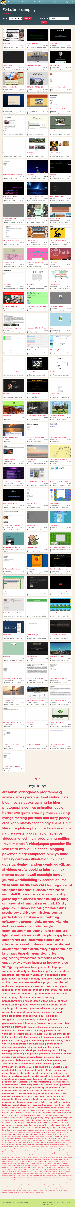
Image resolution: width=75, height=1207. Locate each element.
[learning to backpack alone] (13, 232)
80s (3, 1112)
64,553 (22, 89)
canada (54, 178)
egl (58, 1140)
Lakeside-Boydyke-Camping (11, 547)
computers (31, 222)
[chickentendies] (60, 495)
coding (64, 812)
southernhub (8, 637)
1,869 (70, 483)
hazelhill (53, 658)
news (50, 890)
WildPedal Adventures (56, 722)
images (60, 1115)
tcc (58, 1134)
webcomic (10, 884)
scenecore (23, 1090)
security (27, 1076)
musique (58, 1173)
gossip (20, 1182)
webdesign (36, 974)
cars (39, 222)
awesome (5, 1107)
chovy (52, 89)
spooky (36, 1182)
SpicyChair (53, 372)
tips (31, 1188)
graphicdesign (12, 930)
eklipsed (5, 591)
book (54, 989)
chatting (4, 1132)
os (6, 1169)
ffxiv (31, 1090)
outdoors (64, 47)
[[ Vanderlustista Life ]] (13, 210)
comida (56, 912)
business (39, 890)
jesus (12, 1112)
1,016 (46, 637)
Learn (30, 2)
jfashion (58, 1070)
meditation (54, 1171)
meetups (7, 332)
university (42, 1155)
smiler (52, 615)
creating (36, 1155)
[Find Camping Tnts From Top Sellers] (13, 714)
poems (47, 1026)
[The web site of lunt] (37, 538)
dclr (29, 286)
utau (63, 1087)
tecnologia (31, 1019)
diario (65, 1186)
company (46, 1165)
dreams (29, 1033)
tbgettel (53, 264)
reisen (46, 704)
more (50, 1177)
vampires (57, 1026)
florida (20, 91)
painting (63, 899)
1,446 (46, 527)
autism (58, 1023)
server (44, 1163)
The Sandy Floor (31, 459)
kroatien (36, 704)
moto (43, 682)
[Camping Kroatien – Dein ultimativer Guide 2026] (37, 692)
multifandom (55, 1182)
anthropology (53, 1144)
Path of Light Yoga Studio (10, 437)
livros (8, 1110)
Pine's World (30, 613)
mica (4, 153)
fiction (22, 894)
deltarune (33, 953)
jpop (12, 1110)
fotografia (29, 1087)
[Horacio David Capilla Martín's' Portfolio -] (13, 604)
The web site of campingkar (11, 766)
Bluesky (26, 1202)
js (34, 1138)
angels (42, 1136)
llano (57, 660)
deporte (38, 1112)
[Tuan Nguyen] (13, 276)
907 (47, 658)
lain (39, 1040)
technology (35, 529)
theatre (17, 1015)
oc (56, 864)
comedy (58, 958)
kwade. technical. (55, 43)
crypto (36, 1015)
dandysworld (63, 1163)
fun (47, 310)
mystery (52, 1050)
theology (61, 1149)
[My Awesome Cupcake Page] (37, 341)
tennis (27, 1147)
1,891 (46, 483)
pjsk (64, 1076)
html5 (53, 1019)
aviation (55, 1149)
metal (28, 930)
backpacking (12, 244)
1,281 (23, 593)
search (4, 1142)
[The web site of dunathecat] (60, 626)
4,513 (23, 374)
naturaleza (35, 1188)
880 (70, 658)
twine (66, 1112)
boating (34, 507)
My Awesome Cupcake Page (35, 350)
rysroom (7, 658)
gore (67, 704)
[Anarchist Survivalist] (37, 232)
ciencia (36, 1186)
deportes (45, 1073)
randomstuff (13, 1177)
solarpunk (67, 1171)
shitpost (39, 1167)
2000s (31, 848)
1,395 (46, 549)
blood (19, 1175)
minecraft (20, 843)
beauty (52, 962)
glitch (9, 1157)
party (7, 1177)
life (68, 843)
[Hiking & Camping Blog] (13, 78)
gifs (17, 1078)
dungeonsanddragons (56, 1184)
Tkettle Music (54, 262)
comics (30, 638)
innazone (30, 67)
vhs (67, 1136)
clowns (27, 1112)
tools (4, 1104)
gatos (36, 1001)
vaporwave (34, 997)
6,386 (70, 308)
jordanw (7, 308)
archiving (65, 1190)
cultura (66, 1132)
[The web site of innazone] (37, 56)
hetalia (46, 1153)
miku (17, 1127)
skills (30, 244)
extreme (58, 310)
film (69, 822)
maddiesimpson (55, 155)
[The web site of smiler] (60, 604)
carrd (33, 1070)
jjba (13, 1157)
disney (30, 1171)
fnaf (51, 971)
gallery (56, 1063)
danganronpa (23, 1081)
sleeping (44, 1019)
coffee (16, 113)
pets (4, 978)
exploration (15, 1182)
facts (21, 1179)
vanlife (30, 113)
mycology (9, 156)
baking (51, 899)
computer (23, 982)
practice (40, 1165)
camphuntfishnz (55, 680)
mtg (41, 1163)
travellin (23, 638)
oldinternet (23, 1171)
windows (42, 1050)
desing (40, 1179)
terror (29, 1144)
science (39, 310)
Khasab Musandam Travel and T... (13, 174)
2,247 (46, 220)
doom (56, 1122)
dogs (46, 551)
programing (47, 838)
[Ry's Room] (13, 648)
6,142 (23, 330)
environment (46, 1112)
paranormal (55, 1081)
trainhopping (65, 244)
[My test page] (37, 560)
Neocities (5, 1202)
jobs (63, 1188)
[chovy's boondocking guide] (60, 78)
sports (34, 266)
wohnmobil (41, 704)
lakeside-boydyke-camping (11, 549)
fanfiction (25, 890)
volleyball (42, 1093)
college (49, 1115)
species (63, 1167)
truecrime (58, 178)
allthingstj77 (31, 527)
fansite (50, 1078)
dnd (5, 926)
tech (33, 397)
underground (39, 1169)
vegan (44, 1179)
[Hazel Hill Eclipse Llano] (60, 648)
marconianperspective (33, 396)
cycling (16, 134)
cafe (69, 1110)
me (18, 921)
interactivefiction (42, 1182)
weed (31, 1127)
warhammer (42, 1186)
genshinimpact (19, 1155)
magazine (17, 1151)
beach (10, 178)
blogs (54, 967)
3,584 (70, 220)
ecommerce (48, 1107)
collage (63, 1093)
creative (46, 986)
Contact (50, 1204)
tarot (26, 1037)
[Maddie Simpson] (60, 144)
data (35, 1078)
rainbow (36, 1184)
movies (16, 802)
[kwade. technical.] (60, 35)
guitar (6, 939)
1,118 (46, 593)
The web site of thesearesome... (12, 481)
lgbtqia (68, 1127)
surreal (42, 1149)
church (10, 1173)
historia (68, 1107)
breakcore (7, 1087)
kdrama (19, 1134)
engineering (10, 958)
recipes (57, 1076)
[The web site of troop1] (37, 736)
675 (47, 746)
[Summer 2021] (37, 363)
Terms (44, 1204)
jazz (54, 1112)
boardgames (22, 288)
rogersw (7, 439)
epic (46, 1130)
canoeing (11, 134)
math (5, 894)
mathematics (37, 1060)
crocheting (35, 1153)
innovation (54, 288)
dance (18, 917)
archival (45, 1190)
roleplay (8, 944)
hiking (59, 47)
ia (7, 1171)
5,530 (23, 352)
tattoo (4, 1155)
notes (61, 1159)
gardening (40, 134)
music (6, 134)
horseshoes (41, 332)
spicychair (53, 374)
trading (52, 1125)
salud (37, 1130)
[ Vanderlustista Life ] (9, 218)
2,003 (46, 461)
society (65, 1157)
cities (41, 1190)
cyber (33, 1120)
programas (5, 1138)
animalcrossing (26, 1182)
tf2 (16, 1093)
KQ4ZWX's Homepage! (10, 503)
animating (63, 1173)
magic (55, 986)
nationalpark (35, 288)
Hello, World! (53, 525)
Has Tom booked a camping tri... (59, 591)
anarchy (45, 244)
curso (39, 1151)
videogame (11, 838)
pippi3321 (30, 89)
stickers (23, 1107)
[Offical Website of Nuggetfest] (13, 319)
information (34, 244)
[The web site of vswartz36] (13, 363)
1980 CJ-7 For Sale (32, 525)
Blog (58, 1202)
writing (53, 200)
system (20, 1033)
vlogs (16, 1161)
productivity (16, 1188)
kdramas (14, 1153)
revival (53, 1173)
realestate (23, 1115)
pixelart (7, 917)
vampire (25, 1165)
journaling (9, 899)
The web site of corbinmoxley (35, 437)
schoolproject (52, 1153)
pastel (55, 1115)
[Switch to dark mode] (73, 2)
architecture (9, 982)
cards (15, 1159)
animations (22, 1043)
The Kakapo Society (9, 459)
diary (58, 397)
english (22, 1046)
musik (12, 1186)
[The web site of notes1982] (13, 736)
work (65, 1026)
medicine (42, 1046)
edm (9, 1136)
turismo (61, 1147)
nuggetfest (7, 330)
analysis (67, 1140)
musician (67, 1188)
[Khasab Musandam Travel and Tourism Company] (13, 166)
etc (20, 899)
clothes (49, 939)
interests (30, 1023)
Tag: (44, 18)
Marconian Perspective (33, 394)
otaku (55, 1147)
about (44, 1004)
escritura (19, 1165)
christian (18, 1144)
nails (20, 1149)
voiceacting (35, 1157)
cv (30, 1153)
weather (19, 1130)
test (5, 890)
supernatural (6, 1122)
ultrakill (58, 1167)
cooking (7, 353)
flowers (57, 978)
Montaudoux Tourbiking (57, 415)
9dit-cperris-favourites (10, 527)
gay (60, 967)
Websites (10, 2)
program (27, 921)
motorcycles (59, 1186)
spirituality (20, 971)
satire (15, 1175)
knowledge (50, 1142)
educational (13, 1104)
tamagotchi (18, 1184)
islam (56, 1179)
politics (64, 838)
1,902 (23, 483)
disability (35, 1177)
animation (54, 375)
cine (66, 1073)
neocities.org (7, 350)
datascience (4, 1192)
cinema (54, 310)
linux (41, 47)
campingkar (7, 768)
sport (29, 926)
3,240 (23, 264)
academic (59, 1157)
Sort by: (5, 18)
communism (18, 1087)
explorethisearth (55, 220)
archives (66, 1159)
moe (29, 1169)
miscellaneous (50, 1188)
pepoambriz (54, 308)
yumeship (5, 1120)
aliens (67, 1040)
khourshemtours (9, 176)
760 (70, 702)
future (67, 1175)
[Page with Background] (13, 188)
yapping (46, 1144)
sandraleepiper (8, 352)
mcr (66, 1115)
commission (61, 1171)
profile (6, 1027)
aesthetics (45, 958)
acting (25, 1110)
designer (69, 1186)
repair (69, 1182)
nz (66, 682)
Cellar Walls (53, 131)
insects (35, 1125)
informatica (64, 989)
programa (5, 1147)
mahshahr (30, 571)
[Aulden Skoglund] (13, 100)
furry (62, 638)
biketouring (65, 419)
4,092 (46, 374)
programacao (11, 1144)
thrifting (59, 1138)
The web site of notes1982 (11, 744)
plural (29, 1140)
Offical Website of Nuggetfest (12, 328)
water (56, 485)
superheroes (26, 1161)
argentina (10, 1190)
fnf (46, 1066)
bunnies (63, 1078)
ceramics (64, 1151)
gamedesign (36, 1056)
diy (64, 903)
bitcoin (25, 1130)
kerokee (12, 353)
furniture (4, 1157)
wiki (41, 1037)
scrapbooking (44, 1147)
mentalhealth (16, 1037)
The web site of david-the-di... (35, 196)
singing (13, 997)
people (28, 1132)
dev (30, 1104)
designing (7, 1102)
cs (27, 1171)
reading (12, 113)
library (16, 1147)
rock (18, 944)
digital (6, 1004)
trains (34, 1115)
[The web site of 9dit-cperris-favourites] (13, 517)
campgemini (54, 527)
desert (35, 573)
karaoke (19, 200)
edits (57, 1190)
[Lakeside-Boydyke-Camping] (13, 538)
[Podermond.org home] (13, 122)
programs (4, 1165)
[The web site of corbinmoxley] (37, 429)
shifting (35, 200)
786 (47, 702)
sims (49, 1173)
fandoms (46, 978)
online (28, 1073)
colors (24, 1138)
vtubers (39, 178)
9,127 (70, 286)
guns (37, 69)
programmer (25, 1122)
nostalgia (69, 573)
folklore (45, 1159)
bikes (50, 1167)
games (18, 797)
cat (35, 903)
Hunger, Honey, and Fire (57, 196)
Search (18, 2)
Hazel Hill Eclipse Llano (57, 656)
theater (62, 1107)
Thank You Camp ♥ (55, 394)
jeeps (30, 529)
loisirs (6, 770)
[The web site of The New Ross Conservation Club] (37, 319)
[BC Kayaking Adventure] (60, 341)
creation (24, 1144)
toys (33, 1040)
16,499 (46, 133)
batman (33, 1163)
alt (45, 1078)
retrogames (5, 1149)
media (25, 884)
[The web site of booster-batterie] (37, 670)
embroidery (35, 1179)
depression (58, 1151)
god (3, 1110)
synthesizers (36, 1175)
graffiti (4, 1151)
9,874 (23, 286)
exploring (57, 222)
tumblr (61, 1122)
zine (4, 1063)
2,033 (23, 461)
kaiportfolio (7, 396)
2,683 (70, 417)
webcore (7, 971)
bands (52, 1136)
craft (10, 1081)
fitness (23, 997)
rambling (32, 1182)
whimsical (29, 1177)
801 (23, 702)
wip (61, 1008)
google (40, 1177)
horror (57, 573)
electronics (8, 266)
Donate (49, 1202)
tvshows (38, 1012)
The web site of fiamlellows (35, 262)
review (9, 1165)
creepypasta (8, 1050)
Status (67, 1202)
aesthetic (49, 879)
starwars (60, 1112)
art (52, 47)
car (36, 1102)
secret (19, 1192)
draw (8, 1115)
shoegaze (30, 1165)
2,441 (23, 439)
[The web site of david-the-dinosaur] (37, 188)
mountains (20, 310)
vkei (37, 1076)
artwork (19, 1136)
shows (25, 908)
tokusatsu (11, 1192)
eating (9, 1142)
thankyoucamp (55, 396)
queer (20, 113)
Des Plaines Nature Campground (60, 547)
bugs (54, 1008)
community (64, 949)
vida (64, 1138)
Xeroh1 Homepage (32, 635)
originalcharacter (17, 1173)
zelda (63, 1177)
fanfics (40, 1159)
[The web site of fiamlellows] (37, 254)
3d (17, 908)
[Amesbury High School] (13, 297)
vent (56, 1104)
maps (31, 1134)
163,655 (46, 67)
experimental (49, 1001)
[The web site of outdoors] (60, 736)
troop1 (29, 746)
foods (35, 1084)
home (23, 1084)
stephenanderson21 (33, 374)
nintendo (44, 993)
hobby (40, 1070)
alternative (8, 993)
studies (3, 1188)
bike (33, 47)
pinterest (47, 1090)
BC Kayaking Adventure (57, 350)
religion (58, 704)
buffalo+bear (30, 284)
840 (70, 680)
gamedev (57, 843)
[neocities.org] (13, 341)
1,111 (70, 593)
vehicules (42, 156)
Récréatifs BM (31, 153)
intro (29, 1046)
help (28, 1120)
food (9, 288)
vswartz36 (7, 374)
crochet (14, 903)
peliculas (33, 1043)
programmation (32, 1167)
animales (18, 1125)
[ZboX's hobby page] (37, 35)
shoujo (25, 1169)
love (5, 848)
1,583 (70, 242)
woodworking (36, 1190)
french (10, 1163)
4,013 (46, 264)
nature (15, 310)
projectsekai (37, 1192)
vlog (50, 1102)
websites (34, 1004)
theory (44, 1161)
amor (60, 1073)
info (16, 1008)
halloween (23, 1140)
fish (53, 441)
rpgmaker (10, 1161)
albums (41, 91)
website (39, 899)
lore (55, 982)
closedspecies (50, 1155)
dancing (19, 1040)
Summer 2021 (31, 372)
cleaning (12, 1140)
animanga (63, 1134)
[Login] (60, 319)
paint (27, 1192)
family (56, 69)
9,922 (70, 264)
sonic (59, 939)
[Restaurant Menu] (37, 495)
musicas (10, 1159)
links (41, 1066)
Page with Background (10, 196)
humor (38, 1063)
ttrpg (21, 953)
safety (22, 332)
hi (67, 1130)
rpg (59, 935)
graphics (8, 908)
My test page (30, 569)
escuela (45, 1120)
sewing (7, 375)
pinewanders (31, 615)
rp (64, 1070)
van (33, 113)
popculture (8, 1060)
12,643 (69, 176)
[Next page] (39, 778)
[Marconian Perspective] (37, 385)
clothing (26, 989)
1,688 (23, 505)
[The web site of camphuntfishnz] (60, 670)
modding (7, 1053)
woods (36, 748)
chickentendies (54, 503)
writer (49, 1157)
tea (43, 1110)
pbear (29, 483)
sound (47, 1132)
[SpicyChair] (60, 363)
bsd (30, 1136)
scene (34, 949)
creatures (61, 1182)
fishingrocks (54, 439)
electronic (30, 1107)
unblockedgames (21, 1177)
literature (9, 828)
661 (70, 746)
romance (6, 1030)
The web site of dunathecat (58, 635)
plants (6, 660)
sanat (8, 1167)
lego (46, 1125)
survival (17, 704)
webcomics (28, 958)
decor (25, 1167)
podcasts (25, 1136)
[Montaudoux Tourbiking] (60, 407)
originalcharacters (25, 967)
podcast (6, 1096)
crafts (23, 869)
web (22, 848)
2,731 (46, 417)
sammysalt (54, 242)
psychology (10, 912)
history (64, 134)
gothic (66, 1037)
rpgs (13, 1096)
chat (4, 997)
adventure (24, 1070)
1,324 (70, 571)
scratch (64, 1110)
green (14, 1130)
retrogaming (67, 1117)
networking (45, 1151)
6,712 (46, 308)
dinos (35, 310)
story (37, 944)
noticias (35, 1171)
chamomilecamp (9, 264)
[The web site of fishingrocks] (60, 429)
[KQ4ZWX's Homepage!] (13, 495)
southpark (53, 1127)
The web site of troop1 (33, 744)
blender (49, 1070)
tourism (14, 1142)
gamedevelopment (13, 1023)
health (59, 890)
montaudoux (54, 417)
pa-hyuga (30, 417)
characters (59, 930)
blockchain (61, 1165)
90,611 (22, 45)
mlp (47, 989)
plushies (66, 1084)
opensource (21, 1132)
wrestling (39, 1087)
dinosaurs (21, 1102)
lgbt (65, 921)
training (32, 1173)
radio (30, 397)
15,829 (46, 155)
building (67, 1153)
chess (16, 1053)
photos (63, 962)
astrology (49, 1037)
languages (9, 953)
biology (35, 978)
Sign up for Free (59, 2)
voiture (30, 682)
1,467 (23, 198)
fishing (30, 266)
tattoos (64, 1130)
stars (40, 1078)
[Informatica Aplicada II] (60, 297)
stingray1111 (31, 461)
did (25, 1151)
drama (33, 1132)
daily (54, 1167)
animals (58, 822)
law (14, 1081)
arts (44, 894)
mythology (7, 1066)
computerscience (46, 1122)
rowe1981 (30, 658)
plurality (29, 1117)
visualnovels (8, 1033)
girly (29, 1115)
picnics (23, 200)
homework (30, 1151)
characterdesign (16, 1073)
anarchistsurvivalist (32, 242)
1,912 (70, 461)
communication (51, 1169)
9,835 (46, 286)
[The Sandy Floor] (37, 451)
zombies (11, 1188)
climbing (54, 616)
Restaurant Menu (32, 503)
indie (37, 926)
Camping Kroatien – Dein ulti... (36, 700)
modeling (49, 1134)
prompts (50, 1190)
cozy (35, 1104)
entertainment (60, 944)
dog (58, 1056)
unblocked (58, 1117)
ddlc (17, 1190)
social (58, 971)
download (42, 1192)
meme (56, 1046)
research (7, 1012)
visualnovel (35, 1136)
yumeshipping (25, 1173)
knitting (39, 1026)
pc (44, 1115)
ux (29, 1163)
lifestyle (47, 926)
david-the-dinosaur (32, 198)
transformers (15, 1107)
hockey (63, 1136)
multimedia (35, 1122)
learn (44, 1140)
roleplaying (17, 1076)
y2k (62, 864)
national (54, 748)
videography (48, 1117)
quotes (57, 1155)
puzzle (57, 1030)
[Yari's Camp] (37, 166)
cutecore (34, 894)
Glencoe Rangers (32, 656)
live (60, 1161)
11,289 (22, 176)
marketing (52, 917)
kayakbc (53, 352)
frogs (37, 1149)
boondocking (55, 91)
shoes (17, 1140)
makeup (38, 917)
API (63, 1202)
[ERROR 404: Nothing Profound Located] (37, 473)
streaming (35, 939)
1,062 (46, 615)
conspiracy (58, 1142)
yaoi (29, 1012)
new (71, 1175)
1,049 (23, 637)
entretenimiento (31, 1186)
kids (55, 1163)
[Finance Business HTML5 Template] (37, 407)
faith (7, 1188)
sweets (4, 1171)
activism (38, 1090)
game (25, 812)
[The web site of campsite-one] (60, 451)
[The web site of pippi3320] (60, 100)
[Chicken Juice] (13, 56)
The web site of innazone (34, 65)
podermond (8, 133)
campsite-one (54, 461)
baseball (60, 1120)
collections (49, 1182)
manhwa (42, 1104)
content (14, 1165)
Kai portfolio (6, 394)
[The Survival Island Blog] (13, 692)
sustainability (48, 1149)
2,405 (46, 439)
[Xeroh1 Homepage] (37, 626)
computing (14, 1115)
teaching (57, 1060)
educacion (24, 978)
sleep (21, 1019)
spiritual (8, 1186)
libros (31, 1026)
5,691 (70, 330)
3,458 (46, 396)
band (59, 1012)
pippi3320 (53, 111)
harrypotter (25, 1153)
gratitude (66, 397)
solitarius (7, 242)
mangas (4, 1136)
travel (32, 91)
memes (8, 874)
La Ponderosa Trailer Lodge (11, 569)
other (66, 1023)
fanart (16, 939)
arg (60, 573)
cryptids (28, 1157)
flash (66, 1122)
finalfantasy (17, 1186)
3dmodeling (36, 1099)
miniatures (4, 1190)
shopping (38, 989)
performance (16, 1163)
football (36, 908)
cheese (31, 1184)
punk (51, 903)
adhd (36, 1173)
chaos (33, 1169)
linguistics (39, 1033)
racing (19, 1142)
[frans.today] (13, 35)
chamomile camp (8, 262)
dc (21, 1127)
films (62, 879)
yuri (4, 1043)
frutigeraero (9, 1019)
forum (9, 1130)
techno (42, 1130)
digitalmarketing (34, 1147)
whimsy (67, 1053)
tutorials (50, 1159)
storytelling (12, 638)
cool (24, 939)
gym (4, 1040)
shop (17, 989)
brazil (3, 1144)
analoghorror (10, 1155)
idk (52, 858)
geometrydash (47, 1184)
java (10, 1134)
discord (63, 982)
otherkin (47, 1138)
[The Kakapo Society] (13, 451)
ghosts (23, 1157)
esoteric (4, 1161)
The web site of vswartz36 (11, 372)
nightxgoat (53, 174)
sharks (56, 1107)
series (42, 903)
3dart (53, 1157)
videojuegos (39, 843)
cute (5, 822)
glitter (67, 1167)
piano (64, 1066)
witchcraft (20, 1012)
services (52, 1120)
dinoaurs (31, 310)
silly (62, 894)
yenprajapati (54, 286)
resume (34, 1037)
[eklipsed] (13, 582)
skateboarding (55, 1040)
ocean (5, 1073)
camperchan (54, 702)
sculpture (49, 1140)
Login (51, 328)
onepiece (20, 1159)
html (33, 838)
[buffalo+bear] (37, 276)
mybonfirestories (55, 571)
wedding (31, 1142)
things (61, 1104)
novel (48, 1110)
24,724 (46, 111)
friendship (43, 1142)
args (33, 1110)
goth (46, 908)
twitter (48, 1179)
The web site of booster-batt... (35, 678)
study (6, 962)
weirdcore (36, 982)
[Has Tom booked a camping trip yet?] (60, 582)
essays (52, 1033)
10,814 (22, 155)
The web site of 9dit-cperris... (11, 525)
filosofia (23, 1175)
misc (52, 1110)
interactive (49, 1056)
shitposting (10, 1151)
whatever (5, 1117)
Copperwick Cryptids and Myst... (13, 678)
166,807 (46, 45)
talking (67, 1155)
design (39, 441)
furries (45, 1015)
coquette (24, 1053)
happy (55, 1188)
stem (3, 1179)
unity (22, 47)
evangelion (55, 1177)
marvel (58, 1037)
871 (23, 680)
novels (5, 1070)
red (55, 1186)
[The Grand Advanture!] (37, 100)
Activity (24, 2)
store (17, 1112)
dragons (47, 1063)
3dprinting (45, 1127)
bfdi (64, 1081)
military (11, 1175)
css (11, 926)
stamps (11, 1043)
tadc (63, 1184)
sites (22, 1151)
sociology (53, 1132)
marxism (7, 1179)
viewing (61, 660)
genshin (48, 1030)
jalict (6, 45)
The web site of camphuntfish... (59, 678)
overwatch (26, 1179)
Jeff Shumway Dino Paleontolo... (36, 306)
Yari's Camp (30, 174)
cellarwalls (54, 133)
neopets (4, 1186)
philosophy (27, 828)
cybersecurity (37, 1008)
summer (38, 375)
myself (54, 1073)
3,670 (70, 374)
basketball (8, 974)
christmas (59, 332)
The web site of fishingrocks (58, 437)
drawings (7, 1046)
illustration (39, 858)
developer (31, 1050)
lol (68, 1081)
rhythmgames (42, 1171)
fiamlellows (30, 264)
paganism (45, 1177)
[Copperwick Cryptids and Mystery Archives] (13, 670)
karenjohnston (8, 461)
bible (54, 1140)
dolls (50, 1023)
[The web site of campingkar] (13, 758)
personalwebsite (12, 1001)
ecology (38, 1120)
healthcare (30, 1138)
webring (59, 1188)
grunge (30, 1102)
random (35, 864)
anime (43, 178)
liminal (31, 1155)
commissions (40, 912)
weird (27, 962)
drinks (60, 1190)
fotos (15, 1179)
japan (63, 986)
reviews (16, 962)
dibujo (46, 1167)
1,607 (70, 505)
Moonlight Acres (55, 65)
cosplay (23, 266)
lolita (7, 1112)
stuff (14, 894)
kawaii (31, 874)
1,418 (23, 549)
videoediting (27, 1125)
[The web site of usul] (37, 210)
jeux (22, 1184)
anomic (53, 198)
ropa (43, 1132)
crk (50, 1165)
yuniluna (30, 133)
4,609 (46, 352)
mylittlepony (38, 1161)
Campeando (7, 415)
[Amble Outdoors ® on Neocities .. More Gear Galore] (60, 473)
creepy (70, 704)
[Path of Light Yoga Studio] (13, 429)
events (28, 1030)
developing (27, 1188)
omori (49, 1104)
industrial (42, 1175)
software (8, 921)
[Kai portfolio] (13, 385)
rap (34, 1046)
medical (10, 1132)
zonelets (56, 1087)
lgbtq (6, 935)
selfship (64, 1161)
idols (63, 1175)
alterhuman (60, 1153)
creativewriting (12, 1171)
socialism (58, 1130)
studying (36, 1073)
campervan (38, 113)
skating (40, 1117)
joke (3, 1184)
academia (39, 1140)
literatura (65, 1102)
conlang (4, 1163)
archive (25, 912)
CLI (54, 1202)
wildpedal (53, 724)
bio (53, 1053)
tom (53, 594)
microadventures (9, 485)
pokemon (9, 853)
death (49, 1096)
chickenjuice (8, 67)
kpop (14, 822)
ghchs (18, 1066)
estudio (56, 1161)
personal (60, 375)
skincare (62, 1127)
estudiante (32, 1149)
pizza (35, 1066)
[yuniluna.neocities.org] (37, 122)
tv (39, 879)
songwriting (5, 1175)
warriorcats (60, 1125)
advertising (60, 1179)
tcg (45, 1188)
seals (32, 1161)
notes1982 (7, 746)
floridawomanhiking (9, 89)
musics (64, 1169)
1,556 (23, 527)
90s (58, 903)
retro (14, 848)
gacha (9, 1153)
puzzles (34, 1053)
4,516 (70, 352)
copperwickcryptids (9, 680)
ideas (14, 1134)
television (21, 1027)
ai (3, 869)
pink (50, 853)
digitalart (40, 921)
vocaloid (66, 885)
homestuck (58, 908)
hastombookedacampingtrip (58, 593)
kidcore (65, 1142)
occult (54, 1015)
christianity (38, 616)
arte (17, 812)
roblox (66, 828)
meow (29, 1078)
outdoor (33, 419)
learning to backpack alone (11, 240)
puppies (7, 551)
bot (11, 1167)
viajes (59, 1175)
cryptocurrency (49, 1175)
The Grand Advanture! (33, 109)
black (11, 1179)
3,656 (23, 396)
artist (27, 917)
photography (12, 222)
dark (56, 1078)
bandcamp (30, 724)
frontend (52, 1186)
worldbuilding (26, 879)
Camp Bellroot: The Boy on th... (59, 569)
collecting (54, 134)
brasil (35, 1096)
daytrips (31, 375)
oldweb (67, 978)
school (43, 848)
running (16, 485)
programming (20, 69)
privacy (49, 1084)
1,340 (46, 571)
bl (68, 1076)
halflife (28, 1190)
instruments (4, 1182)
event (67, 1125)
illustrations (24, 1163)
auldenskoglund (9, 111)
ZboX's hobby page (32, 43)
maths (68, 1105)
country (7, 638)
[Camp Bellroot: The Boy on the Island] (60, 560)
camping (18, 47)
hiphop (34, 1081)
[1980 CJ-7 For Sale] (37, 517)
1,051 (70, 615)
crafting (55, 993)
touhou (18, 266)
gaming (41, 802)
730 (23, 724)
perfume (31, 200)
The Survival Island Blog (10, 700)
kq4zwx (6, 505)
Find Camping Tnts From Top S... (13, 722)
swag (29, 1084)
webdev (58, 1110)
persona (5, 1125)
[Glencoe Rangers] (37, 648)
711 (47, 724)
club (14, 1190)
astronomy (15, 156)
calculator (41, 1173)
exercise (52, 1179)
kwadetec (54, 45)
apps (44, 1040)
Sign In (68, 2)
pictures (22, 1093)
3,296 (23, 417)
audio (22, 1078)
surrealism (31, 1130)
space (67, 310)
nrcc (29, 330)
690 (70, 724)
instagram (4, 1173)
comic (48, 864)
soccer (13, 978)
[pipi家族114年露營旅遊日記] (37, 78)
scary (69, 1142)
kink (39, 1184)
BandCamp (30, 722)
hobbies (37, 47)
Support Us (37, 2)
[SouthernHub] (13, 626)
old (70, 1112)
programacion (37, 833)
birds (10, 660)
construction (14, 1120)
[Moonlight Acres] (60, 56)
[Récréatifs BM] (37, 144)
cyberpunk (43, 967)
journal (62, 397)
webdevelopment (20, 1056)
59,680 (46, 89)
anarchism (39, 1107)
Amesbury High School (10, 306)
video (60, 858)
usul (29, 220)
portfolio (12, 397)
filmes (18, 1099)
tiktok (15, 1132)
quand (34, 682)
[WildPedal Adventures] (60, 714)
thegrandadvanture (32, 111)
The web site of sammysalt (58, 240)
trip (60, 594)
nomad (62, 200)
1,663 (46, 505)
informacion (59, 1169)
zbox (29, 45)
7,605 (23, 308)
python (6, 1056)
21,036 (69, 111)
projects (7, 1015)
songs (48, 1087)
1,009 (70, 637)
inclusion (65, 288)
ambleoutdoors (55, 483)
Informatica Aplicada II (56, 306)
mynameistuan (8, 286)
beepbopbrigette (9, 198)
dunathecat (54, 637)
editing (37, 930)
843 (47, 680)
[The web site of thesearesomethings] (13, 473)
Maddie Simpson (55, 153)
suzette (29, 352)
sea (38, 573)
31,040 (69, 89)
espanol (69, 1179)
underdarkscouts (32, 176)
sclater (29, 505)
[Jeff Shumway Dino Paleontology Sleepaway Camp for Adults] (37, 297)
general (51, 1147)
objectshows (8, 1078)
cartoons (22, 858)
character (50, 1161)
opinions (24, 1190)
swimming (51, 1130)
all (12, 1027)
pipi (29, 91)
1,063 (46, 198)
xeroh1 (30, 637)
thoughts (52, 974)
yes (71, 1130)
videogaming (39, 1144)
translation (16, 1122)
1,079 (23, 615)
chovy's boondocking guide (58, 87)
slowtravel (58, 419)
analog (36, 1134)
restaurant (18, 1138)
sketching (25, 1134)
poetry (64, 817)
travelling (13, 47)
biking (67, 156)
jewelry (19, 1096)
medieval (25, 1142)
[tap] (37, 582)
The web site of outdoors (57, 744)
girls (33, 1112)
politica (15, 1192)
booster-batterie (32, 680)
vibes (44, 1169)
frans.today (6, 43)
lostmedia (14, 1169)
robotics (28, 1096)
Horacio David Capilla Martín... (12, 613)
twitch (15, 1090)
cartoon (58, 1043)
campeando (8, 417)
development (11, 949)
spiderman (49, 1163)
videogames (34, 178)
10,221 (69, 155)
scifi (5, 903)
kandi (4, 1130)
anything (7, 1008)
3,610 (23, 220)
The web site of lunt (32, 547)
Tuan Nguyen (7, 284)
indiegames (43, 1081)
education (15, 375)
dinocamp (30, 308)
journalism (44, 1053)
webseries (61, 1144)
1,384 (70, 549)
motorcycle (68, 200)
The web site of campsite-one (58, 459)
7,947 (46, 176)
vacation (31, 156)
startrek (4, 1167)
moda (28, 986)
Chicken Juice (7, 65)
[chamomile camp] (13, 254)
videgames (41, 1188)
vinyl (36, 485)
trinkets (41, 1125)
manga (7, 817)
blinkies (62, 1001)
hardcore (53, 1138)
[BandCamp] (37, 714)
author (14, 1136)
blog (64, 375)
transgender (63, 1033)
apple (68, 1169)
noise (42, 1084)
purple (47, 1136)
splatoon (20, 1050)
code (45, 944)
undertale (8, 986)
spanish (43, 1076)
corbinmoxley (31, 439)
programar (6, 1127)
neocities (20, 1169)
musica (51, 812)
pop (3, 1115)
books (53, 507)
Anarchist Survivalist (33, 240)
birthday (62, 1050)
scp (31, 1175)
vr (47, 1033)
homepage (5, 1140)
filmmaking (53, 1093)
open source (12, 1202)
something (26, 1184)
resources (13, 1063)
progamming (8, 1099)
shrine (17, 1084)
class (28, 1175)
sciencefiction (14, 1149)
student (23, 1104)
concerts (17, 1157)
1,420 (70, 527)
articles (54, 704)
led (29, 419)
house (18, 1179)
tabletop (38, 1132)
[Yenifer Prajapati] (60, 276)
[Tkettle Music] (60, 254)
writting (38, 1138)
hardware (37, 1127)
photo (20, 1030)
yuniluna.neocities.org (33, 131)
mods (41, 1153)
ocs (46, 817)
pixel (4, 1081)
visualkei (10, 1182)
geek (43, 1167)
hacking (43, 971)
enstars (11, 1147)
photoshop (31, 1192)
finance (41, 1023)
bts (14, 1102)
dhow (6, 178)
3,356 (70, 396)
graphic (42, 1096)
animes (27, 1015)
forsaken (67, 1165)
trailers (61, 91)
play (38, 1163)
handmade (54, 1165)
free (50, 1046)
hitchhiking (58, 244)
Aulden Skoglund (8, 109)
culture (53, 894)
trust (58, 748)
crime (55, 1175)
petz (35, 1151)
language (7, 989)
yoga (35, 1117)
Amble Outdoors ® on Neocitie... (59, 481)
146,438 (69, 67)
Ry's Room (6, 656)
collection (19, 1117)
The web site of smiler (56, 613)
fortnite (14, 1070)
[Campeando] (13, 407)
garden (4, 1153)
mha (60, 1177)
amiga (30, 47)
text (33, 1144)
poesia (52, 1151)
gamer (11, 1125)
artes (66, 1120)
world (54, 1134)
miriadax (12, 1184)
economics (42, 1134)
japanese (49, 1012)
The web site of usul (33, 218)
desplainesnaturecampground (58, 549)
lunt (29, 549)
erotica (70, 1157)
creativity (54, 921)
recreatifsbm (31, 155)
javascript (39, 962)
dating (65, 1182)
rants (66, 1149)
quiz (3, 1169)
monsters (18, 682)
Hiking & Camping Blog (10, 87)
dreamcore (54, 1066)
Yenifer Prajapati (55, 284)
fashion (56, 47)
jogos (27, 1040)
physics (27, 1001)
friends (29, 935)
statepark (41, 288)
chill (43, 1138)
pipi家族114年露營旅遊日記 (35, 87)
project (47, 982)
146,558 (22, 67)
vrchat (3, 1177)
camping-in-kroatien (33, 702)
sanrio (19, 926)
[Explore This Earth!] (60, 210)
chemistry (18, 1110)
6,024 (46, 330)
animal (9, 1169)
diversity (60, 288)
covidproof (70, 419)
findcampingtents (9, 724)
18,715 (22, 111)
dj (24, 1117)
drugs (26, 1155)
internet (49, 869)
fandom (59, 874)
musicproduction (28, 1159)
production (58, 1090)
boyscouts (31, 748)
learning (53, 885)
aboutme (17, 935)
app (15, 1046)
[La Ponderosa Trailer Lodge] (13, 560)
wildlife (69, 726)
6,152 (23, 242)
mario (22, 1112)
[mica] (13, 144)
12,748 (69, 133)
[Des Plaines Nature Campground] (60, 538)
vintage (7, 573)
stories (53, 573)
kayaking (54, 353)
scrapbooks (8, 200)
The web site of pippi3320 (57, 109)
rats (70, 1147)
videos (64, 332)
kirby (33, 1140)
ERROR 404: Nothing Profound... (36, 481)
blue (61, 1096)
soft (36, 1159)
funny (67, 935)
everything (47, 949)
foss (41, 1157)
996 (23, 658)
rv (63, 91)
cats (44, 200)
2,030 (46, 242)
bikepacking (64, 726)
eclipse (54, 660)
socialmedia (49, 1099)
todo (46, 1173)
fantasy (8, 858)
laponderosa (8, 571)
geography (32, 1093)
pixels (18, 1060)
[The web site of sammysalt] (60, 232)
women (66, 1147)
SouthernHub (7, 635)
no (33, 1076)
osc (65, 1060)
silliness (25, 1186)
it (45, 974)
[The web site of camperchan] (60, 692)
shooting (35, 332)
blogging (57, 848)
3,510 (70, 198)
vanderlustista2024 (9, 220)
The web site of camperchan (58, 700)
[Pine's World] (37, 604)
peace (20, 1190)
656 (23, 768)
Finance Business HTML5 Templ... (37, 415)
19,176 (22, 133)
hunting (54, 682)
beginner (22, 1188)
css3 (42, 1184)
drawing (39, 638)
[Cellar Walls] (60, 122)
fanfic (11, 1040)
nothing (53, 1004)
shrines (4, 1159)
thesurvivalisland (9, 702)
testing (15, 1004)
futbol (5, 1037)
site (48, 1008)
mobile (45, 1157)
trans (47, 930)
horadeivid (7, 615)
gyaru (50, 1043)
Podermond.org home (9, 131)
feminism (6, 1090)
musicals (26, 1066)
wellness (25, 1149)
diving (45, 91)
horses (12, 1117)
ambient (21, 1147)
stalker (30, 69)
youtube (61, 853)
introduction (27, 1063)
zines (17, 660)
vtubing (67, 1177)
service (37, 1142)
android (38, 1110)
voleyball (63, 310)
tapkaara (30, 593)
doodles (16, 1167)
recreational (37, 156)
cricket (62, 1140)
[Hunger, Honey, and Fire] (60, 188)
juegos (24, 1004)
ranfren (23, 1192)
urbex (34, 69)
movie (36, 986)
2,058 (70, 439)
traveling (17, 353)
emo (34, 884)
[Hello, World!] (60, 517)
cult (21, 1186)
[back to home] (3, 2)
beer (6, 288)
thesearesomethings (10, 483)
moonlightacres (55, 67)
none (56, 1096)
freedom (57, 1136)
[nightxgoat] (60, 166)
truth (20, 1161)
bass (65, 1179)
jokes (54, 1190)
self (31, 1190)
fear (53, 69)
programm (7, 1184)
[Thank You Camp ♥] (60, 385)
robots (48, 1060)
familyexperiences (55, 330)
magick (66, 1184)
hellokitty (43, 1102)
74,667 (69, 45)
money (24, 1008)
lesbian (57, 1102)
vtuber (30, 134)
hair (67, 1144)
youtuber (48, 1171)
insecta (6, 155)
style (51, 1076)
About (44, 1202)
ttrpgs (34, 993)
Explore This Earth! (55, 218)
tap (27, 591)
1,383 (23, 571)
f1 (29, 1110)
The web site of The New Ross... (36, 328)
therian (25, 1127)
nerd (12, 1127)
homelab (7, 47)
